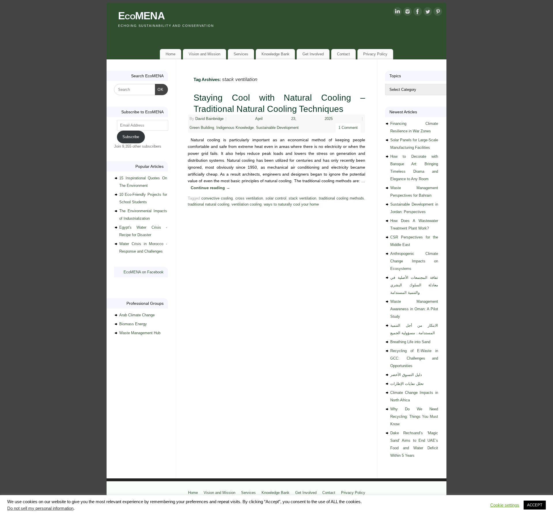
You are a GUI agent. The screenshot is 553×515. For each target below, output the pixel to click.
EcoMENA (141, 16)
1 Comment (348, 128)
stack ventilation (302, 198)
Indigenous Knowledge (235, 128)
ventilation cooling (247, 204)
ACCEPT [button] (534, 505)
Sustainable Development (277, 128)
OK (159, 89)
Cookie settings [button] (504, 505)
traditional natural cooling (208, 204)
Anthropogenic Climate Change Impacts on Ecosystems (414, 261)
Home (170, 54)
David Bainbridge (209, 119)
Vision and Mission (204, 54)
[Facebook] (417, 12)
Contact (343, 54)
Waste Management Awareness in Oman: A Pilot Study (414, 309)
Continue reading (210, 187)
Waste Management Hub (139, 333)
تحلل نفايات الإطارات (407, 383)
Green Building (202, 128)
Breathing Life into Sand (410, 342)
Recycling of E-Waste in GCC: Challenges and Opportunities (414, 358)
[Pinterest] (437, 12)
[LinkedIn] (397, 12)
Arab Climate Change (137, 315)
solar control (276, 198)
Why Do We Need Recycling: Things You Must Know (414, 416)
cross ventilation (249, 198)
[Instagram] (407, 12)
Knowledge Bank (275, 54)
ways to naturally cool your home (291, 204)
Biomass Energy (133, 324)
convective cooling (217, 198)
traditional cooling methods (341, 198)
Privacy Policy (375, 54)
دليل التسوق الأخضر (406, 375)
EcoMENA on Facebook (144, 272)
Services (241, 54)
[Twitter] (427, 12)
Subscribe (130, 137)
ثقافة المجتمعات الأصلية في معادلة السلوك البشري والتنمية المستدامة (414, 285)
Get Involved (313, 54)
